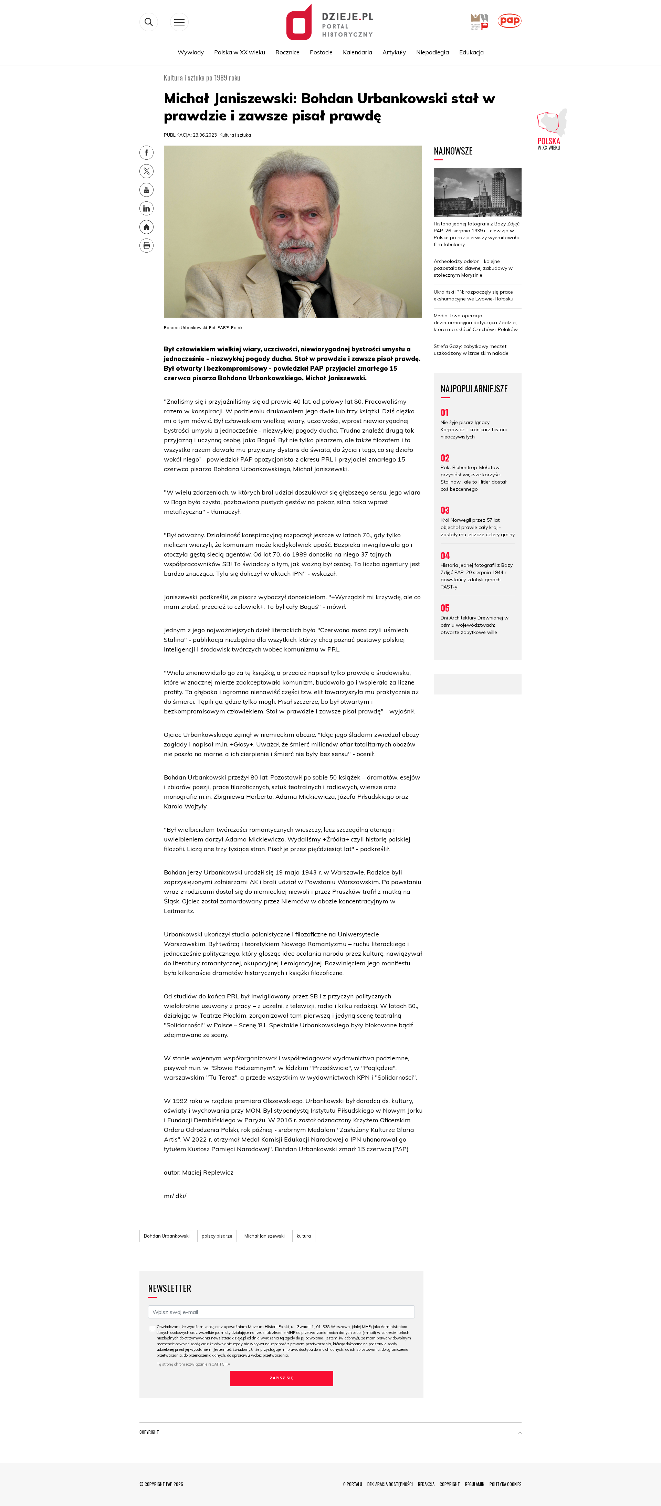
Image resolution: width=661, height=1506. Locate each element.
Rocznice (287, 52)
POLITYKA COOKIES (506, 1484)
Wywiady (191, 52)
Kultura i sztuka (235, 135)
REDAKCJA (426, 1484)
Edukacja (471, 52)
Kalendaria (357, 52)
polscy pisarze (217, 1236)
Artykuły (394, 52)
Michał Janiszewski (264, 1236)
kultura (304, 1236)
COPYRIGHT (450, 1484)
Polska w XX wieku (239, 52)
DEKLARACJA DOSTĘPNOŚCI (390, 1484)
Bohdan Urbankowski (167, 1236)
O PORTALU (352, 1484)
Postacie (321, 52)
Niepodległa (432, 52)
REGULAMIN (474, 1484)
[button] (520, 1433)
